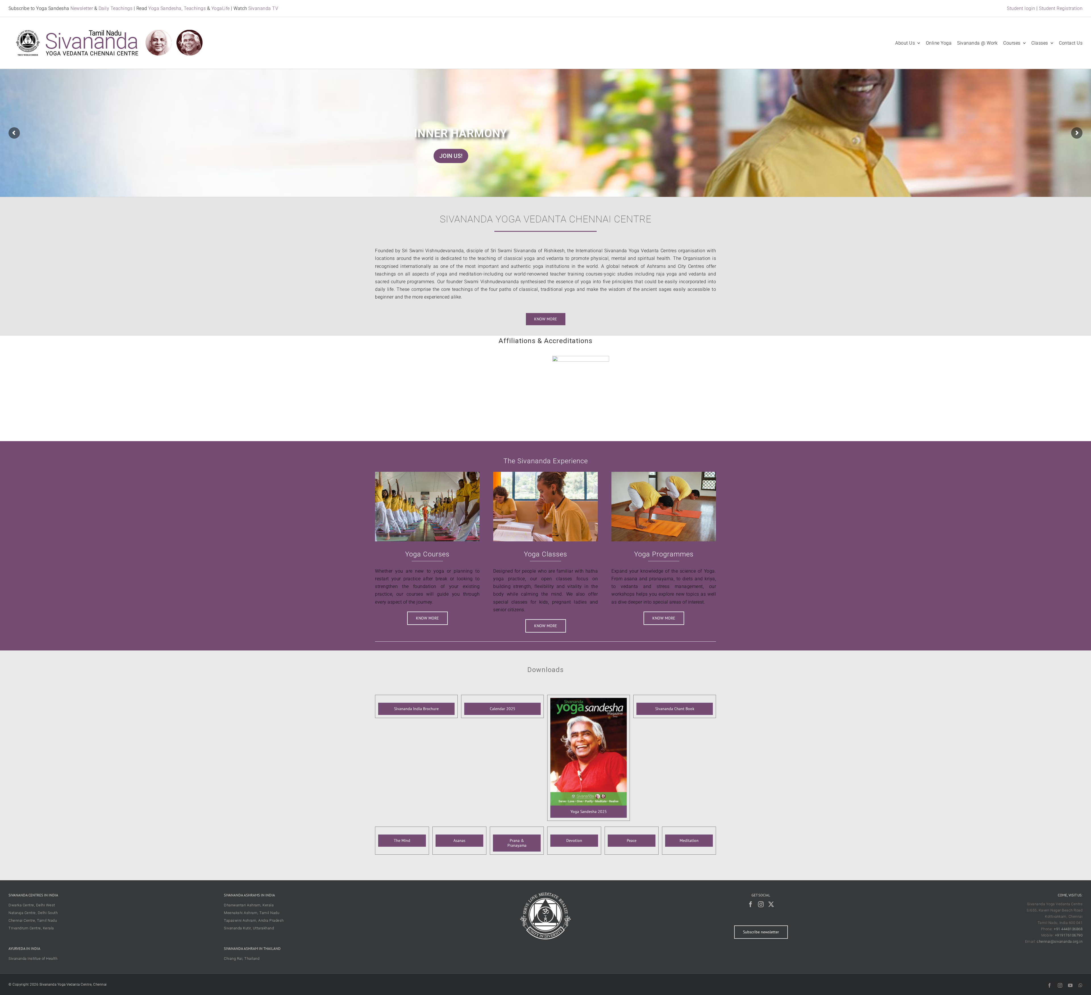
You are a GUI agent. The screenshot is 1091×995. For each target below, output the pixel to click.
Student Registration (1060, 8)
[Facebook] (751, 904)
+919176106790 (1069, 935)
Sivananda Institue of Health (33, 958)
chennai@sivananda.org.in (1059, 941)
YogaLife (220, 8)
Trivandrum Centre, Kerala (31, 928)
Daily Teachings (116, 8)
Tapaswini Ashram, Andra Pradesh (254, 920)
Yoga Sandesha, (165, 8)
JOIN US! (451, 156)
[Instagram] (761, 904)
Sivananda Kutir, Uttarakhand (249, 928)
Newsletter (81, 8)
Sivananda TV (263, 8)
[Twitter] (771, 904)
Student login (1021, 8)
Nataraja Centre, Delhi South (33, 913)
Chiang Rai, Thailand (241, 958)
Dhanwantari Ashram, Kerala (249, 905)
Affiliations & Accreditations (545, 341)
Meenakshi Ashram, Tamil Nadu (251, 913)
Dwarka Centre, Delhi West (32, 905)
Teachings (195, 8)
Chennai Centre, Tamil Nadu (33, 920)
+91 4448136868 (1068, 929)
